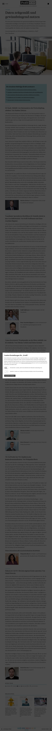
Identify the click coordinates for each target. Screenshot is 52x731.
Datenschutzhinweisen (26, 363)
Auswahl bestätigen (9, 375)
